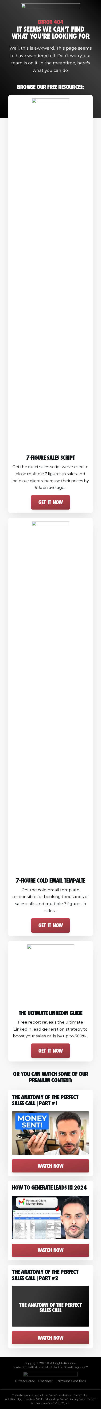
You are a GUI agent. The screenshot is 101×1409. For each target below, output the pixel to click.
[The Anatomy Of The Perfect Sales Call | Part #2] (50, 1306)
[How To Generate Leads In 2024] (50, 1217)
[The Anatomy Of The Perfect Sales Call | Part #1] (50, 1133)
